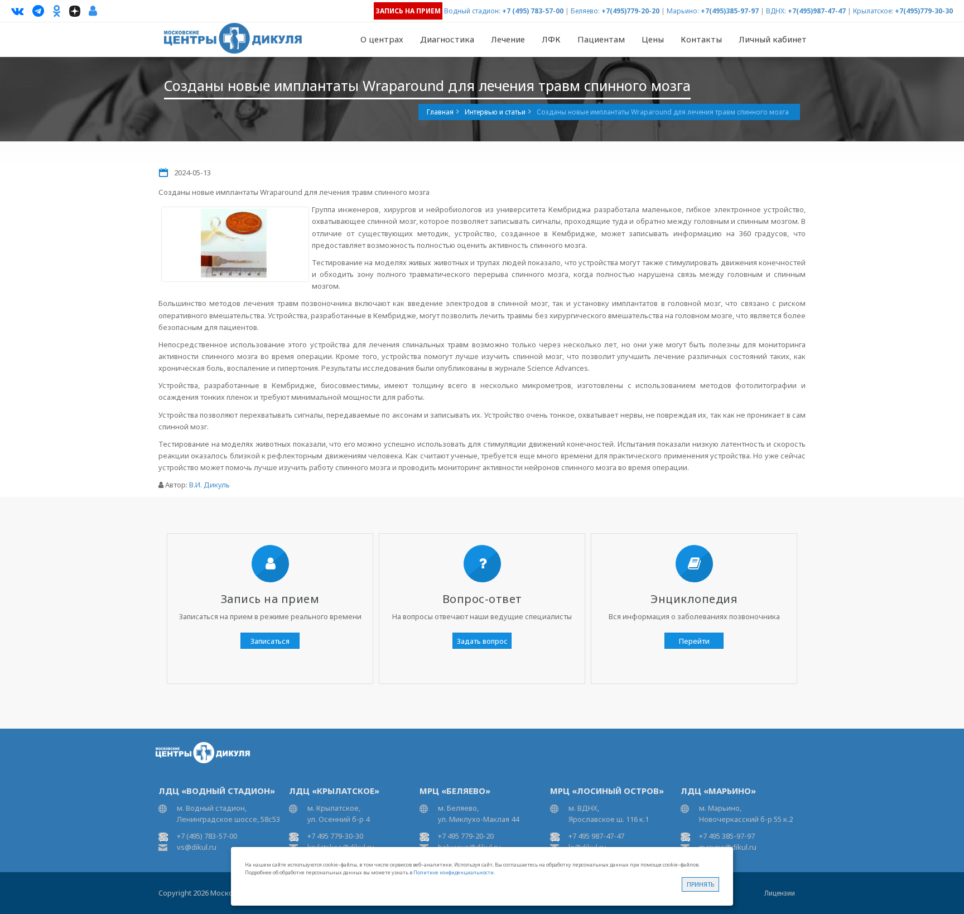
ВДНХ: (776, 11)
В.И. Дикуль (209, 485)
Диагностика (447, 39)
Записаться (270, 641)
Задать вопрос (482, 641)
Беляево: (585, 11)
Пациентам (601, 39)
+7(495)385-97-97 (730, 11)
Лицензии (779, 893)
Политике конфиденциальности (453, 872)
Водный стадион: (472, 11)
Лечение (508, 39)
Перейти (694, 641)
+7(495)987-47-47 (817, 11)
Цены (653, 39)
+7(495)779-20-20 (630, 11)
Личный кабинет (773, 39)
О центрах (381, 39)
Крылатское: (873, 11)
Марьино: (683, 11)
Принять (700, 884)
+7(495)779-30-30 (924, 11)
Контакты (701, 39)
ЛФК (551, 39)
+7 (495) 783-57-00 (532, 11)
